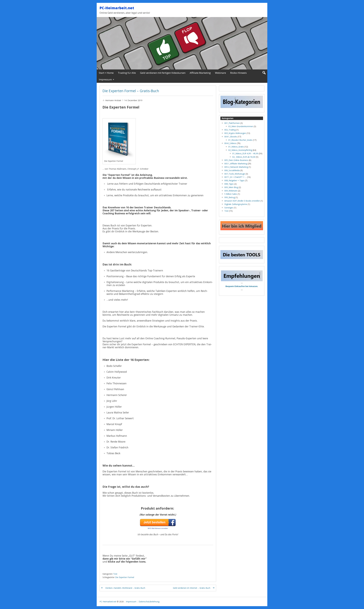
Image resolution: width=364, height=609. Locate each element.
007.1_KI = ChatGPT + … (235, 177)
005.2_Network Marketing (236, 167)
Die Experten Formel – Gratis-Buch (131, 90)
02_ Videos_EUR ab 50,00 (243, 157)
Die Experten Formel (124, 577)
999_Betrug (229, 197)
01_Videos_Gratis (236, 146)
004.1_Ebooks (230, 136)
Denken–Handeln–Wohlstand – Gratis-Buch (125, 588)
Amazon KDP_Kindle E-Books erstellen (242, 200)
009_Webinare (230, 190)
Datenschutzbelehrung (149, 601)
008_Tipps (229, 184)
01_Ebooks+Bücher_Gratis (240, 140)
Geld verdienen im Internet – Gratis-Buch (191, 588)
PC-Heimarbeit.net (117, 7)
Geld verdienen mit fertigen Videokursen (162, 72)
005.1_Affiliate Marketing (235, 163)
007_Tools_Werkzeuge (234, 173)
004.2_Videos (230, 143)
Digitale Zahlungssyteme (235, 204)
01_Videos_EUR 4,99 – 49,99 (245, 153)
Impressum (105, 79)
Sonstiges (228, 207)
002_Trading (230, 129)
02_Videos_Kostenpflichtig (240, 150)
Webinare (220, 72)
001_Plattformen (232, 123)
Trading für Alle (127, 72)
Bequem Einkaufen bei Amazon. (242, 286)
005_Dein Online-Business (236, 160)
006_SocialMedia (232, 170)
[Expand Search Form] (264, 72)
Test (115, 573)
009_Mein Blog (231, 187)
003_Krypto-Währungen (235, 133)
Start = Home (106, 72)
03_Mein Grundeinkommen (240, 126)
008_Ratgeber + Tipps (234, 180)
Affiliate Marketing (200, 72)
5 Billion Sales (230, 194)
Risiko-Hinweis (238, 72)
